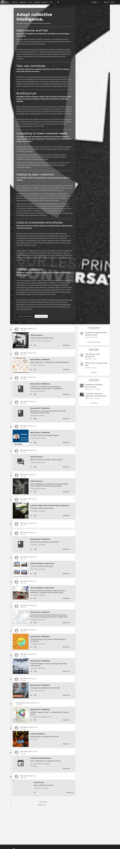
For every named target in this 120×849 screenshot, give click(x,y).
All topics (94, 372)
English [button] (94, 2)
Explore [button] (44, 2)
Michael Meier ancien (23, 703)
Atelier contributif (37, 734)
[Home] (5, 2)
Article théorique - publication (42, 563)
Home (30, 2)
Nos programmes (41, 316)
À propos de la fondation (25, 316)
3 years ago (23, 476)
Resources (23, 2)
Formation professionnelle (40, 758)
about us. (15, 2)
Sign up (106, 2)
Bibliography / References (40, 359)
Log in (113, 2)
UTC (51, 2)
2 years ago (23, 330)
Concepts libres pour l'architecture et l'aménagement (50, 505)
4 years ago (23, 729)
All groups (37, 2)
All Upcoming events (93, 342)
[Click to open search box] (58, 2)
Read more (66, 345)
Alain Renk (23, 328)
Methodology (39, 782)
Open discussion (36, 335)
